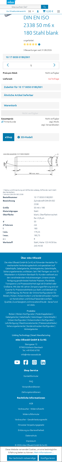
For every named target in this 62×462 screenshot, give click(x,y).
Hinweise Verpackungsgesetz (31, 424)
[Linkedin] (43, 362)
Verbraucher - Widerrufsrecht (31, 408)
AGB (31, 403)
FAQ (31, 381)
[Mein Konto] (38, 11)
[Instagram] (34, 362)
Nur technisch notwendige (22, 458)
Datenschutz (31, 435)
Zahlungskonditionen (31, 392)
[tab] (25, 137)
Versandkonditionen (31, 386)
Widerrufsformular (31, 414)
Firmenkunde (10, 121)
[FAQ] (39, 44)
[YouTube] (17, 362)
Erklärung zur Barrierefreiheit (31, 430)
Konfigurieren (48, 458)
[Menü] (58, 11)
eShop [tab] (8, 137)
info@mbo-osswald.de (31, 354)
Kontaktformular (31, 375)
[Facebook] (26, 362)
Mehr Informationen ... (44, 452)
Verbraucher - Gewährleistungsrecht (31, 419)
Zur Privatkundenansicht (16, 11)
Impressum (31, 440)
